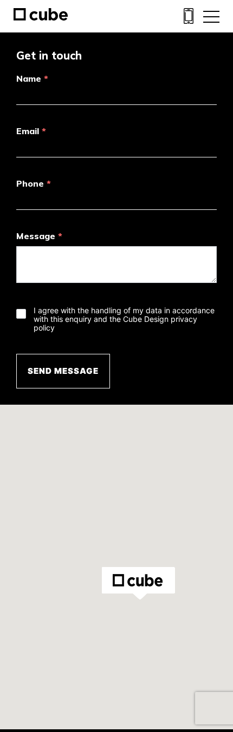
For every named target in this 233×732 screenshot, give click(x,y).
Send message (63, 371)
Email (31, 131)
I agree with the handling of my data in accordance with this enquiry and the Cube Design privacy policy (124, 319)
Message (39, 235)
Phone (33, 183)
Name (32, 78)
